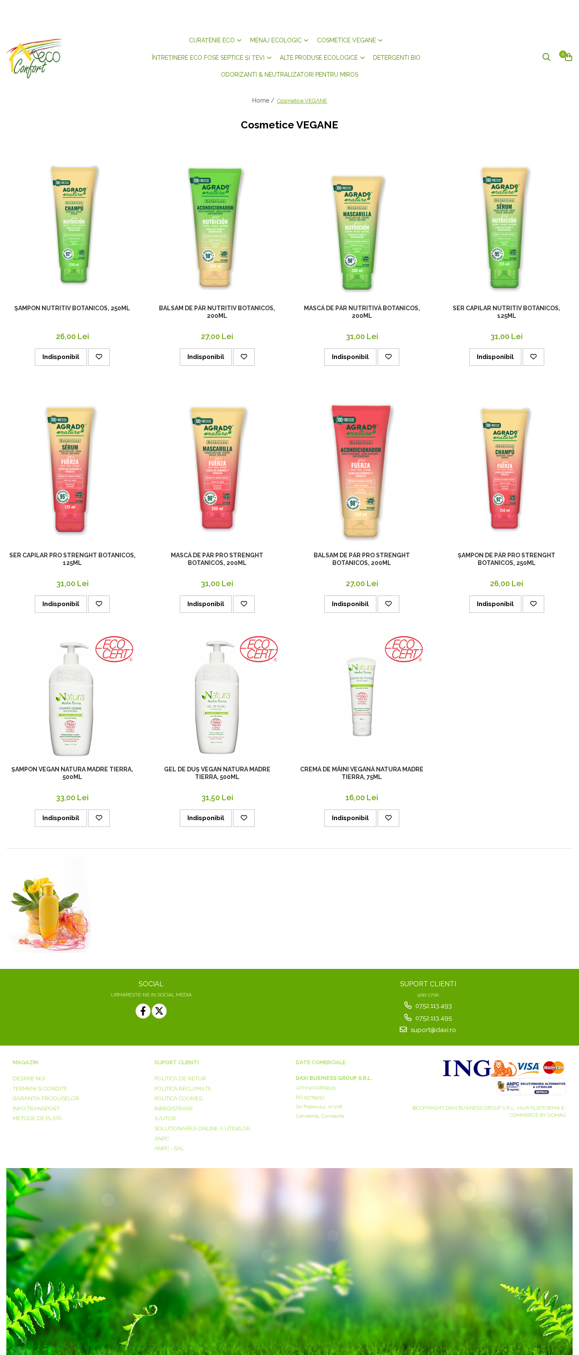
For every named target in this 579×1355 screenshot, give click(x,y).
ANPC (161, 1138)
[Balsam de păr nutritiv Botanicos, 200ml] (217, 225)
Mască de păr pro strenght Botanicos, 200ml (217, 559)
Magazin (25, 1062)
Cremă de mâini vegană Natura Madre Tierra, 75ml (361, 773)
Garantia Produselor (46, 1098)
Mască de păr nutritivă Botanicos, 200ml (362, 312)
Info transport (36, 1108)
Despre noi (29, 1078)
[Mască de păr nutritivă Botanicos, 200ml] (362, 225)
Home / (264, 100)
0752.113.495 (433, 1018)
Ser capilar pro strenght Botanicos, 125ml (72, 559)
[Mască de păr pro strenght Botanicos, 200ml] (217, 467)
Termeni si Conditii (40, 1088)
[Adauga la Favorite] (99, 357)
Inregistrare (173, 1108)
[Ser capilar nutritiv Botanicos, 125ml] (506, 225)
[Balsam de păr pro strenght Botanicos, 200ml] (362, 467)
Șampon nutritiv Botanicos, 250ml (72, 308)
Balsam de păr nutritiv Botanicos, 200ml (217, 312)
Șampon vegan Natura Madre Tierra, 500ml (72, 773)
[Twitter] (159, 1011)
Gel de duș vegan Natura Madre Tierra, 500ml (217, 773)
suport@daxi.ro (432, 1030)
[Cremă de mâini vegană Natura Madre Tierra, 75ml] (362, 697)
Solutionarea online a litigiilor (202, 1128)
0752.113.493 (433, 1006)
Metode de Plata (37, 1118)
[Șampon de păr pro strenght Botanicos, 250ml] (506, 467)
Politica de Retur (180, 1078)
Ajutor (165, 1118)
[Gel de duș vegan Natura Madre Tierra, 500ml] (217, 697)
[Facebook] (143, 1011)
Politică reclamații (182, 1088)
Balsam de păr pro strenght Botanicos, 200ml (362, 559)
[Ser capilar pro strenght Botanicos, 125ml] (72, 467)
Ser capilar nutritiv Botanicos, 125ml (506, 312)
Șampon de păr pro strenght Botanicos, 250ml (506, 559)
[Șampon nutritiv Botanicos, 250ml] (72, 225)
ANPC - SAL (169, 1148)
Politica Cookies (178, 1098)
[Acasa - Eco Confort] (57, 57)
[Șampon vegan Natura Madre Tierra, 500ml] (72, 697)
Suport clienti (176, 1062)
